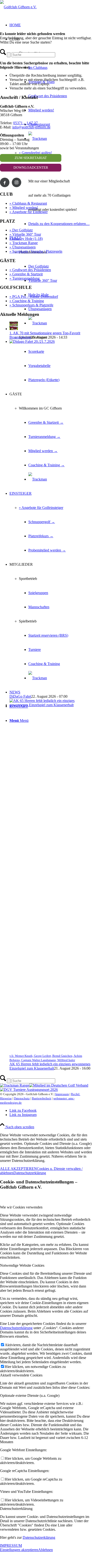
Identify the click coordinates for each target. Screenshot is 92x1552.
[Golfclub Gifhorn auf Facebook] (4, 182)
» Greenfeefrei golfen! (35, 153)
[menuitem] (55, 96)
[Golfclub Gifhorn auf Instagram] (16, 182)
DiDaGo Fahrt (20, 696)
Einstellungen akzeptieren (19, 1550)
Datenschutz (22, 1098)
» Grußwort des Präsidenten (30, 270)
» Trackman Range (23, 243)
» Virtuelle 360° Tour (25, 234)
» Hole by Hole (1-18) (26, 239)
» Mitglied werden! (23, 208)
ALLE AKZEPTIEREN (18, 1169)
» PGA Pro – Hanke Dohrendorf (33, 297)
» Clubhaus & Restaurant (28, 203)
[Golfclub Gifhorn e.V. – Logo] (18, 7)
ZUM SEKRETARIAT (31, 158)
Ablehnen (45, 1550)
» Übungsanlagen (22, 247)
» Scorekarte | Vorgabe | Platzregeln (35, 251)
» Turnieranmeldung (24, 278)
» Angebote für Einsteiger (28, 212)
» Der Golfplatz (21, 230)
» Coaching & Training (26, 301)
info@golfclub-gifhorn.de (31, 127)
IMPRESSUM (11, 1545)
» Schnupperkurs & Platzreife (31, 305)
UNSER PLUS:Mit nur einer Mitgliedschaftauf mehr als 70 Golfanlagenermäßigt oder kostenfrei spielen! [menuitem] (52, 188)
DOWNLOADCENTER (30, 167)
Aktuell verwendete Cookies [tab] (21, 1375)
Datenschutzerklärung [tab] (16, 1509)
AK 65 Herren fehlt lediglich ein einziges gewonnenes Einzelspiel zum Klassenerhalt (49, 1066)
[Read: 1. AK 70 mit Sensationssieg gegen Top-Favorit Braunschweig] (13, 329)
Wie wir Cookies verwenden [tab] (21, 1207)
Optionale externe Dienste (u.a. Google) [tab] (29, 1395)
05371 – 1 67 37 (25, 123)
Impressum (62, 1094)
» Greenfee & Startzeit (26, 274)
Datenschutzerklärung (29, 1173)
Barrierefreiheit (41, 1098)
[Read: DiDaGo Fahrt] (50, 342)
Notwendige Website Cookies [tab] (22, 1265)
